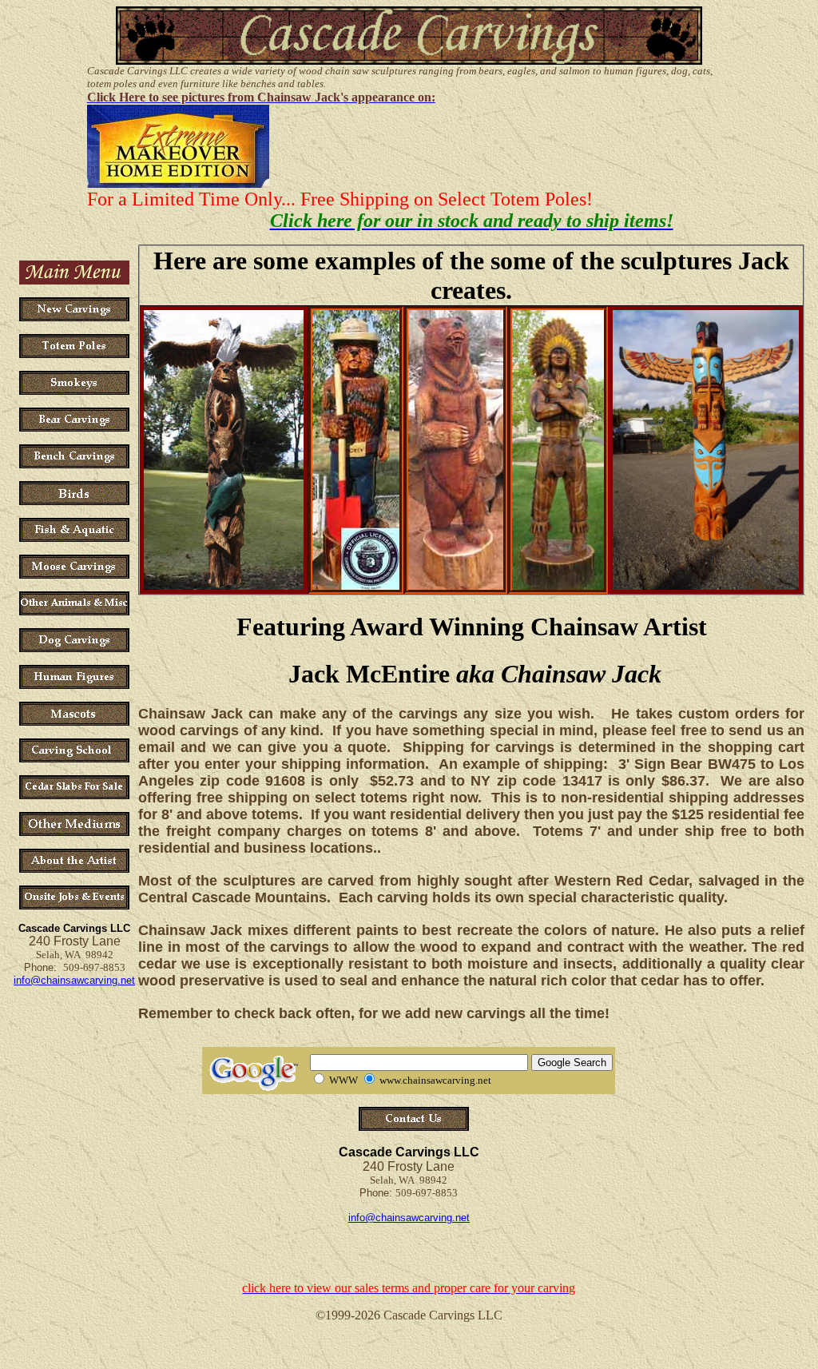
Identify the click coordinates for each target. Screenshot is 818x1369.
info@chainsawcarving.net (74, 980)
